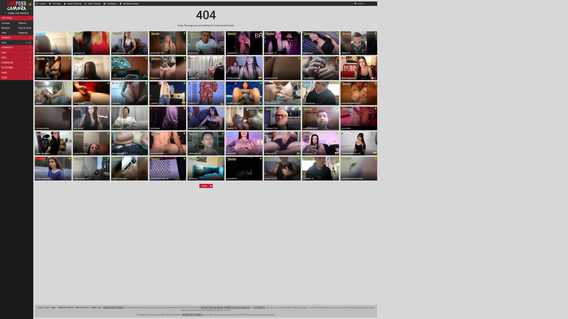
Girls (4, 42)
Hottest (57, 4)
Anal (4, 32)
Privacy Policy (82, 308)
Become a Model (131, 4)
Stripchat (218, 308)
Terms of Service (66, 308)
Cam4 (238, 308)
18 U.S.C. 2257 (43, 308)
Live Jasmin (229, 308)
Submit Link (96, 308)
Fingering (22, 32)
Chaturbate (206, 308)
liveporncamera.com (192, 315)
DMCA (53, 308)
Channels (112, 4)
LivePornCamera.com (113, 308)
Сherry (245, 308)
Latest (43, 4)
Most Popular (75, 4)
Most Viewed (94, 4)
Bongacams (259, 308)
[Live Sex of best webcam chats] (16, 10)
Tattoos (22, 23)
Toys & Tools (24, 28)
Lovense (6, 23)
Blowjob (6, 28)
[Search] (355, 3)
